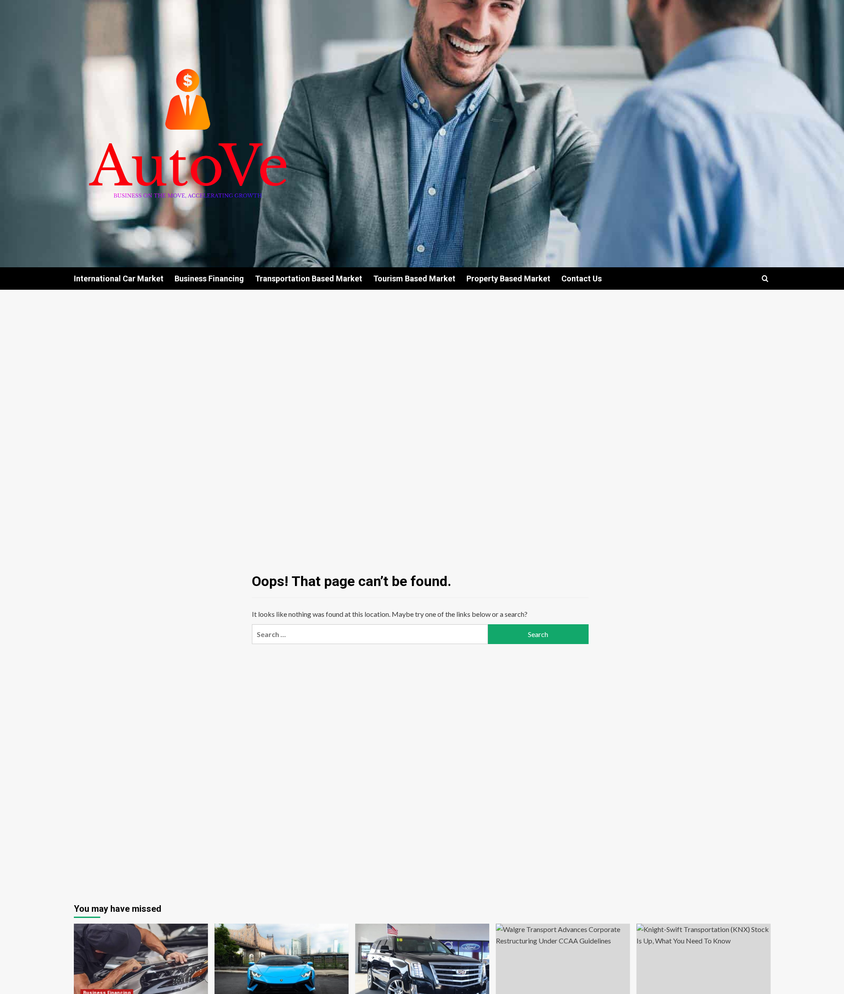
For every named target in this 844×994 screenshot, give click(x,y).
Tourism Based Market (414, 278)
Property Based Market (508, 278)
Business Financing (209, 278)
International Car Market (119, 278)
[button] (765, 278)
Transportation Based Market (308, 278)
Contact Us (581, 278)
